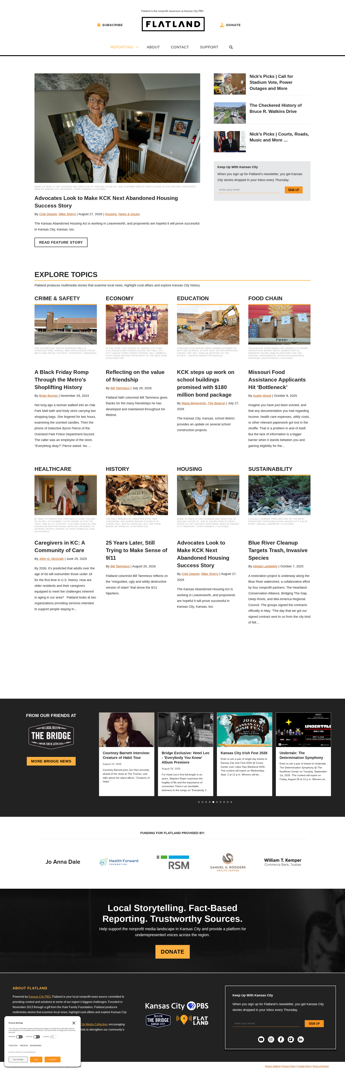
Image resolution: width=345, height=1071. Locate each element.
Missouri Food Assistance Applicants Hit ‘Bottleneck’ (277, 379)
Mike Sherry (67, 214)
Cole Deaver (48, 214)
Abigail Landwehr (265, 566)
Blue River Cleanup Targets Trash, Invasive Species (278, 550)
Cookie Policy (304, 1066)
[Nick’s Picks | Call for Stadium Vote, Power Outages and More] (230, 84)
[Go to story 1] (199, 802)
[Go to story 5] (213, 802)
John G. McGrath (51, 559)
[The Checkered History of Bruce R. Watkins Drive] (230, 113)
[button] (137, 47)
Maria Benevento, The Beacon (203, 403)
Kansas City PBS (40, 996)
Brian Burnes (48, 396)
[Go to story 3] (206, 802)
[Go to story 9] (228, 802)
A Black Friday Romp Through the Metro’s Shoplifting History (61, 379)
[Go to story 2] (202, 802)
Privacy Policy (289, 1066)
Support (209, 47)
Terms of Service (321, 1066)
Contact (180, 47)
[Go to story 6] (217, 802)
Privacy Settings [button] (273, 1066)
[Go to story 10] (231, 802)
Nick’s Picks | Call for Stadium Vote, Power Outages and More (271, 82)
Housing (111, 214)
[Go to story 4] (210, 802)
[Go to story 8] (224, 802)
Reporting (122, 47)
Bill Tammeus (120, 388)
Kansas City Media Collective (88, 1024)
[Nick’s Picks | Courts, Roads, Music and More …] (230, 141)
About (153, 47)
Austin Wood (262, 396)
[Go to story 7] (220, 802)
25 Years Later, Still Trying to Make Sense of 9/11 (136, 550)
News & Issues (129, 214)
